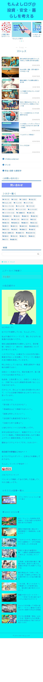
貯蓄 (6, 236)
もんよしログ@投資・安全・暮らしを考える (21, 10)
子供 (6, 219)
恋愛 (6, 226)
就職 (25, 223)
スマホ (31, 206)
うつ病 (24, 199)
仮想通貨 (7, 216)
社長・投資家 (9, 233)
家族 (6, 223)
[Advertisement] (21, 659)
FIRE (6, 199)
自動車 (21, 233)
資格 (23, 236)
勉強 (35, 216)
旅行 (6, 229)
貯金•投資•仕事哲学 (13, 171)
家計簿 (16, 223)
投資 (24, 226)
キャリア (29, 203)
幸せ (34, 223)
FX (15, 199)
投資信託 (34, 226)
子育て (16, 219)
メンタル (33, 209)
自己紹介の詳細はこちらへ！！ (14, 452)
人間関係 (21, 213)
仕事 (31, 213)
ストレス (21, 206)
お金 (33, 199)
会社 (17, 216)
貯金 (14, 236)
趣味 (32, 236)
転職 (14, 239)
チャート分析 (9, 209)
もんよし (7, 203)
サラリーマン (9, 206)
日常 (15, 229)
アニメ (18, 203)
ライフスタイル (9, 213)
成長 (14, 226)
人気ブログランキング (10, 475)
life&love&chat (12, 159)
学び (25, 219)
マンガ (7, 165)
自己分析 (31, 233)
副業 (26, 216)
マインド (22, 209)
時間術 (24, 229)
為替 (33, 229)
